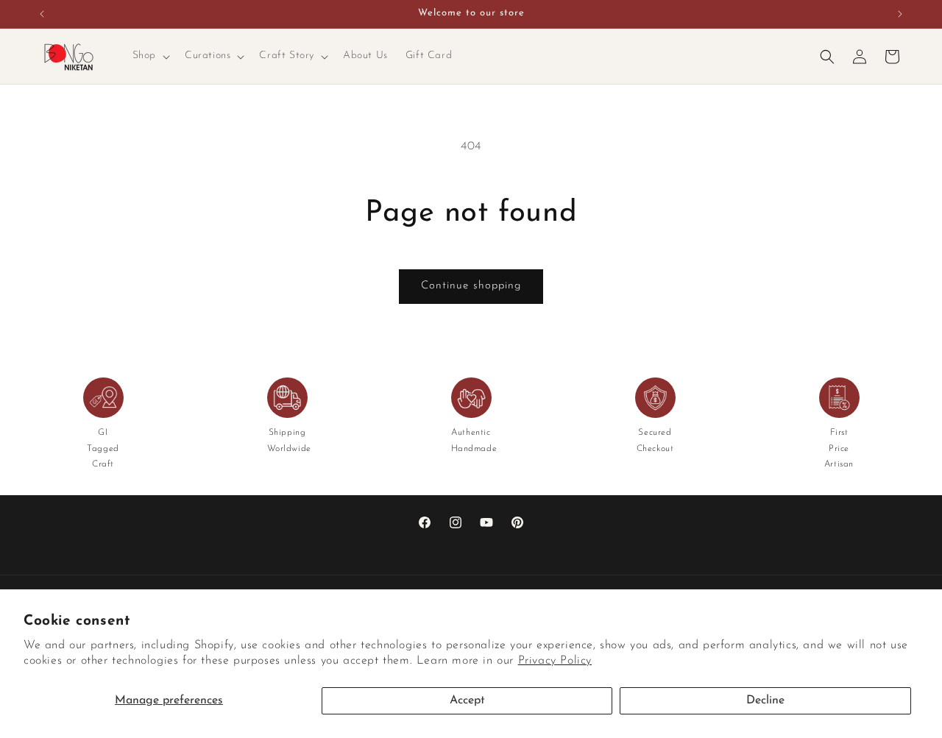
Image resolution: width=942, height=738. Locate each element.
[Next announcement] (900, 14)
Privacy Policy (555, 661)
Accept (467, 700)
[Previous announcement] (42, 14)
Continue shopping (471, 285)
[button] (150, 55)
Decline (765, 700)
